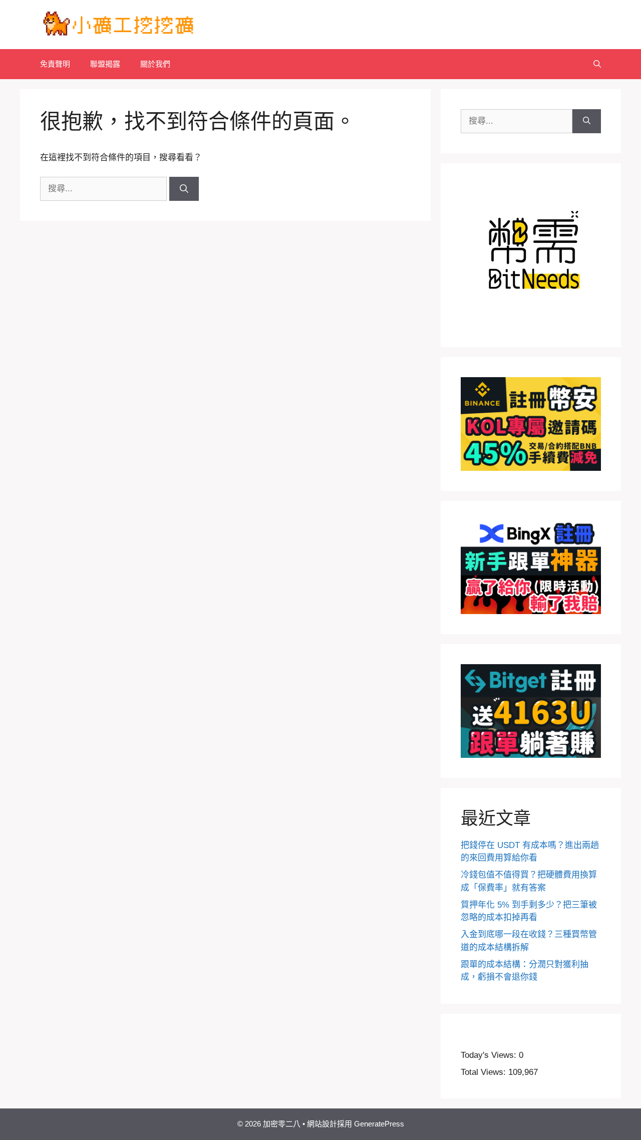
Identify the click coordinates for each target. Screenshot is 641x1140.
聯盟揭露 (105, 64)
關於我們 (155, 64)
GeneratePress (379, 1123)
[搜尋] (184, 189)
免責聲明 (55, 64)
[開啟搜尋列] (597, 64)
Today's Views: (490, 1055)
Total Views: (484, 1072)
